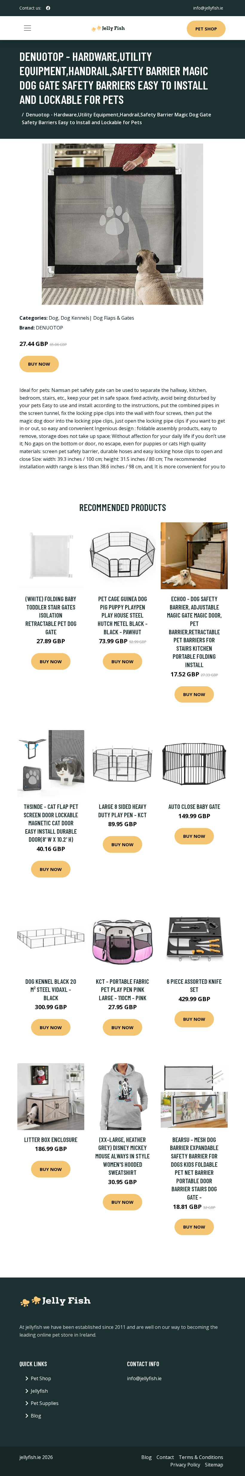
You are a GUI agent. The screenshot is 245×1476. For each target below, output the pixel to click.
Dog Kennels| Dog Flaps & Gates (97, 318)
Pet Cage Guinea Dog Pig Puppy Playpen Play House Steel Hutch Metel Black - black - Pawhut (123, 615)
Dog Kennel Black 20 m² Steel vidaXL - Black (50, 989)
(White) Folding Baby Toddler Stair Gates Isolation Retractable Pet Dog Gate (50, 615)
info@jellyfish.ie (208, 8)
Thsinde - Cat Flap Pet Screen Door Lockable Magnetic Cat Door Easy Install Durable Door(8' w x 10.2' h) (51, 823)
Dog (53, 318)
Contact (165, 1457)
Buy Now (39, 364)
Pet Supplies (45, 1403)
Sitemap (214, 1464)
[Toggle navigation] (27, 28)
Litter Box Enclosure (50, 1139)
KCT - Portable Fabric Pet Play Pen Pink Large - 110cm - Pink (122, 989)
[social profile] (48, 8)
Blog (36, 1415)
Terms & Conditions (201, 1457)
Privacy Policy (185, 1464)
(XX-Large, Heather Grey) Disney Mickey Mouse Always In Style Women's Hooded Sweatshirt (122, 1156)
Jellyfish (39, 1391)
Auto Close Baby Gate (194, 806)
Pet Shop (206, 29)
